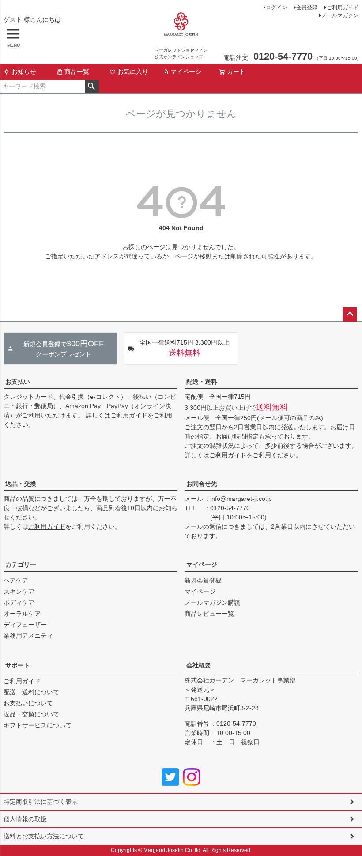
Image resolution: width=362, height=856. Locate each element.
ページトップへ (350, 314)
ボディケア (19, 602)
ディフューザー (25, 624)
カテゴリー (20, 564)
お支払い (17, 381)
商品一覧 (76, 71)
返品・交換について (31, 714)
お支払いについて (28, 703)
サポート (17, 665)
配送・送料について (31, 692)
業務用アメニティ (28, 635)
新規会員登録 (203, 580)
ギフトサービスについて (38, 725)
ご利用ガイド (342, 7)
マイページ (185, 71)
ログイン (276, 7)
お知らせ (23, 71)
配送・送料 (201, 381)
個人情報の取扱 (25, 818)
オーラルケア (22, 613)
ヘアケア (16, 580)
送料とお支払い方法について (44, 836)
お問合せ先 (201, 483)
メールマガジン (339, 15)
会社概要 (198, 665)
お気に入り (132, 71)
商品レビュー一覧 (209, 613)
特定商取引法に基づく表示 (41, 801)
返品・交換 (20, 483)
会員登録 (306, 7)
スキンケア (19, 591)
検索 (91, 86)
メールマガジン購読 (212, 602)
